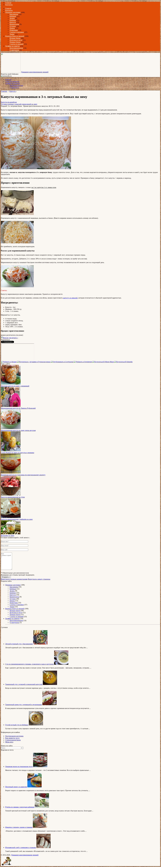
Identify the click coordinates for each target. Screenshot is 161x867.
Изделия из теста (16, 40)
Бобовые (13, 16)
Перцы (12, 28)
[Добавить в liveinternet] (83, 362)
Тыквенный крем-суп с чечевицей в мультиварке (23, 705)
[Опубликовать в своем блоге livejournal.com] (62, 362)
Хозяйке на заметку (12, 46)
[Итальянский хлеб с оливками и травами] (43, 847)
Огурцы (13, 26)
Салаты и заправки (17, 32)
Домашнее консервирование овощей (34, 72)
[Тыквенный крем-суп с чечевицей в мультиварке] (49, 705)
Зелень (12, 18)
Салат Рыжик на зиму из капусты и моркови (17, 453)
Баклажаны (14, 14)
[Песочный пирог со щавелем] (34, 787)
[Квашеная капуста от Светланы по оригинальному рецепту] (11, 473)
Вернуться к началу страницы (39, 579)
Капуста (13, 22)
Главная (8, 3)
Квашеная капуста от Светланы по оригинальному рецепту (23, 475)
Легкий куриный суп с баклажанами (19, 644)
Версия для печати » (10, 338)
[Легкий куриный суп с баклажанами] (40, 644)
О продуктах (14, 50)
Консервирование (16, 48)
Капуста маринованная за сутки (13, 497)
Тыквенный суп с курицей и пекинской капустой (23, 684)
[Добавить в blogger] (9, 362)
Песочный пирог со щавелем (16, 787)
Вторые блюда (15, 38)
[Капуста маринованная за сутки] (11, 495)
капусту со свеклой (70, 298)
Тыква (12, 34)
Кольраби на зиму (7, 536)
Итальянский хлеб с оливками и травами (20, 847)
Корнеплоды (14, 24)
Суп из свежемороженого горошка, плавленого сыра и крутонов (29, 664)
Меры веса (9, 742)
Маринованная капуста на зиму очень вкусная (18, 430)
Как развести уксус (12, 738)
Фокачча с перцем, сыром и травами (18, 827)
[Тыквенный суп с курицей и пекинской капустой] (50, 684)
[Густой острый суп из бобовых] (36, 725)
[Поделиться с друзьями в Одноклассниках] (34, 362)
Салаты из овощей (16, 44)
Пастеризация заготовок (14, 736)
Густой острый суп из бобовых (16, 725)
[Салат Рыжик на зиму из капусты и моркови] (11, 451)
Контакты (9, 5)
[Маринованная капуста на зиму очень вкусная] (11, 428)
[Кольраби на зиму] (11, 534)
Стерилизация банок (13, 740)
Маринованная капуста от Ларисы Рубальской (18, 408)
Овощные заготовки (12, 12)
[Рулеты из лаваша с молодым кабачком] (42, 807)
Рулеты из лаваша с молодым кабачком (19, 807)
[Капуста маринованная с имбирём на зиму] (11, 517)
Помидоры (14, 30)
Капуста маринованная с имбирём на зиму (17, 519)
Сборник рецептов (12, 82)
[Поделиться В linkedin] (123, 362)
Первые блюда (15, 42)
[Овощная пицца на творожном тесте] (40, 766)
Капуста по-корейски (9, 102)
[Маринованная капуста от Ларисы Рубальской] (11, 406)
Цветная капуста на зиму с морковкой (15, 386)
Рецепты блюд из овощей (14, 36)
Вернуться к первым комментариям (14, 579)
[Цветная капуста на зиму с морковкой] (11, 384)
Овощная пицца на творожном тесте (19, 766)
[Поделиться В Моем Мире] (103, 362)
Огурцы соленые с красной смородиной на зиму (19, 104)
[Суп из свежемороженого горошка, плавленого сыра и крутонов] (61, 664)
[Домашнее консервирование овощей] (11, 72)
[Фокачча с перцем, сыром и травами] (40, 827)
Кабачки (13, 20)
